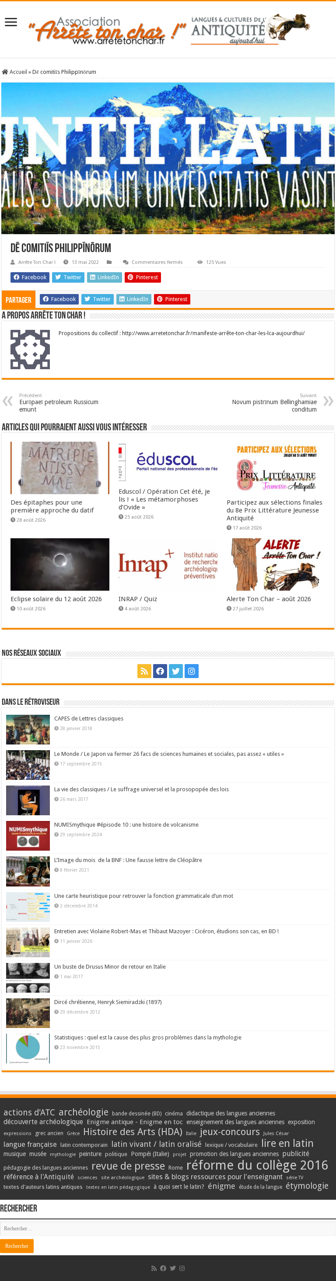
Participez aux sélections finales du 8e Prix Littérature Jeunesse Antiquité (274, 510)
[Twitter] (176, 671)
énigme (221, 1186)
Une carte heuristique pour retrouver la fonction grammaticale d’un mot (143, 896)
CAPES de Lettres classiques (88, 718)
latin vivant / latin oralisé (156, 1144)
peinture (90, 1153)
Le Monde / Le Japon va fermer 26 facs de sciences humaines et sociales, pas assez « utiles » (169, 754)
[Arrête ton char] (168, 27)
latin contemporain (84, 1145)
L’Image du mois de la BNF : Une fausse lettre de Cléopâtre (128, 860)
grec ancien (49, 1133)
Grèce (73, 1133)
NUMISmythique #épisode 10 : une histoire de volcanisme (126, 824)
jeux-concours (230, 1131)
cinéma (174, 1113)
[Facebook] (160, 671)
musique (15, 1153)
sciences (87, 1177)
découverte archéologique (43, 1122)
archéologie (83, 1112)
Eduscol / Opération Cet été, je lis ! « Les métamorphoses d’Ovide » (164, 499)
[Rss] (144, 671)
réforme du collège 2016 (257, 1165)
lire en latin (287, 1143)
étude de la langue (260, 1187)
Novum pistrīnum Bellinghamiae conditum (274, 403)
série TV (294, 1178)
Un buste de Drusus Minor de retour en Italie (110, 966)
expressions (18, 1133)
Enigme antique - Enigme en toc (135, 1122)
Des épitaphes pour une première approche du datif (52, 506)
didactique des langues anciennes (230, 1113)
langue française (30, 1144)
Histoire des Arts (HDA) (132, 1131)
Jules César (276, 1133)
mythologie (63, 1154)
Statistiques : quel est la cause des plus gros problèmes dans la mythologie (148, 1037)
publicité (295, 1153)
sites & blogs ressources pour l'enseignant (215, 1177)
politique (116, 1154)
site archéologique (122, 1177)
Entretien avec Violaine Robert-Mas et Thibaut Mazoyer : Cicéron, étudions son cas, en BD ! (166, 931)
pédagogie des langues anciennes (46, 1167)
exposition (301, 1121)
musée (37, 1153)
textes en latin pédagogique (118, 1187)
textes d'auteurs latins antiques (43, 1187)
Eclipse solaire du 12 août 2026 (56, 599)
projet (179, 1154)
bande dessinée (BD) (136, 1114)
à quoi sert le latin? (179, 1186)
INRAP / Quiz (138, 599)
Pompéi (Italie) (150, 1153)
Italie (191, 1133)
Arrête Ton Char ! (37, 262)
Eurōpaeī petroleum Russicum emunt (58, 403)
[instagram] (192, 671)
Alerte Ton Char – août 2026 (269, 599)
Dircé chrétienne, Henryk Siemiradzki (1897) (108, 1002)
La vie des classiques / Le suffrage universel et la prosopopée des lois (141, 789)
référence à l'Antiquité (39, 1177)
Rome (175, 1167)
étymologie (307, 1186)
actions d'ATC (29, 1113)
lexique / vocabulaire (231, 1145)
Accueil (17, 72)
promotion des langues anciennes (234, 1153)
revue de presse (128, 1166)
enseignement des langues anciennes (235, 1121)
